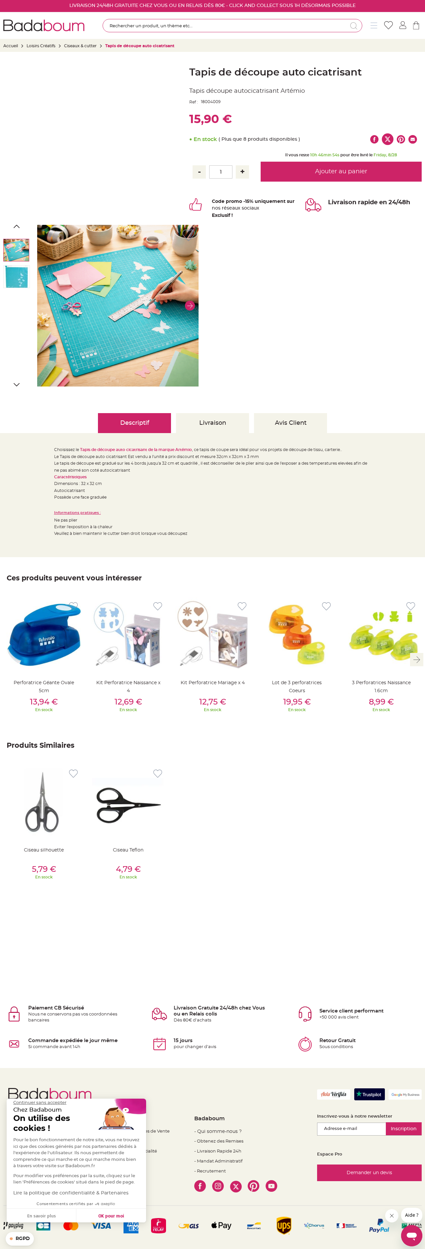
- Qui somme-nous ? (218, 1131)
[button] (190, 306)
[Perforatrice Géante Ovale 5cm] (44, 634)
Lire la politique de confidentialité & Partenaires (70, 1193)
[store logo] (43, 25)
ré (224, 208)
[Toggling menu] (374, 25)
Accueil (10, 46)
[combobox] (232, 25)
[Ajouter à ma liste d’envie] (73, 606)
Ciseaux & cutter (80, 46)
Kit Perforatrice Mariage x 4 (213, 683)
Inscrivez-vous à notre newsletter (354, 1116)
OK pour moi (111, 1215)
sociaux (249, 208)
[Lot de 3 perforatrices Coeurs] (297, 634)
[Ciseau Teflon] (128, 802)
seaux (233, 208)
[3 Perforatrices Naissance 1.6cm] (381, 634)
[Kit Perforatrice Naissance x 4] (128, 634)
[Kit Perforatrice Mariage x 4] (212, 634)
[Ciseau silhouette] (44, 802)
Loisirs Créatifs (41, 46)
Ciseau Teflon (128, 850)
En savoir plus (41, 1215)
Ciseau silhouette (44, 850)
